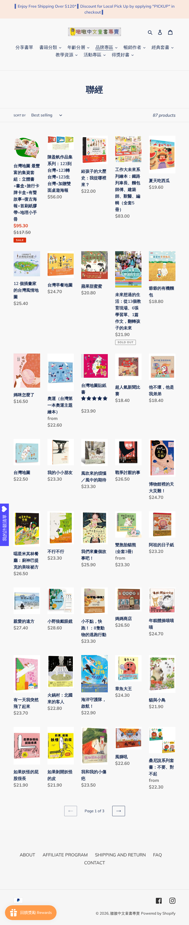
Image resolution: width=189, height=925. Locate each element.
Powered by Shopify (158, 913)
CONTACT (94, 863)
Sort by (20, 115)
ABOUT (27, 855)
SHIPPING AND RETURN (120, 855)
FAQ (157, 855)
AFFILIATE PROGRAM (65, 855)
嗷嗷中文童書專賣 (125, 913)
